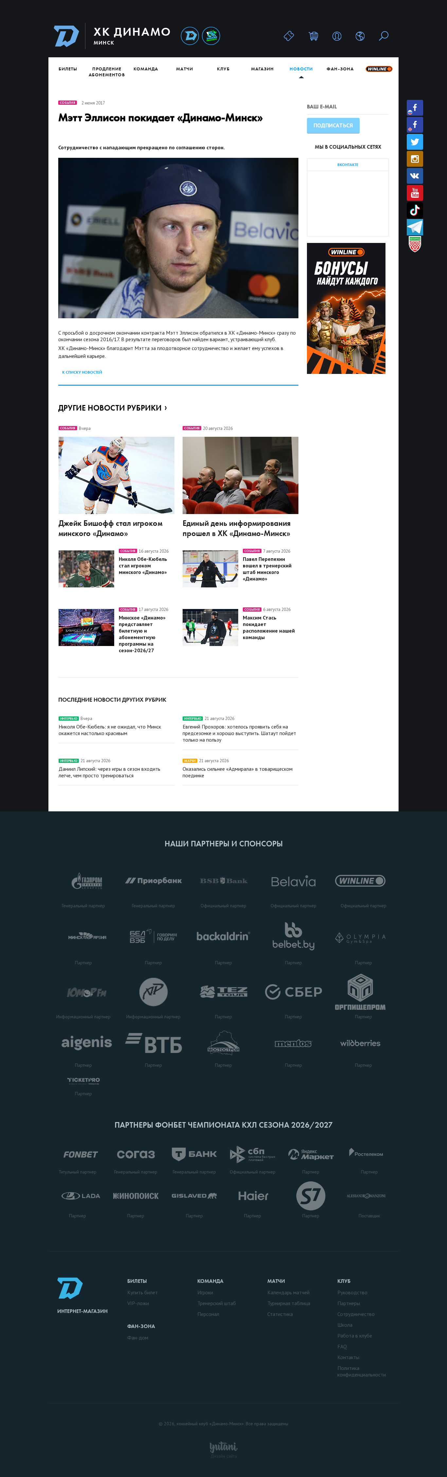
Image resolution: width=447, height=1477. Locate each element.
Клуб (223, 69)
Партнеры (348, 1303)
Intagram (415, 159)
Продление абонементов (107, 72)
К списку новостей (82, 372)
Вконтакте (415, 176)
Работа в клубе (354, 1335)
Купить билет (142, 1292)
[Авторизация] (336, 36)
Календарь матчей (288, 1292)
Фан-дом (137, 1337)
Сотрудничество (356, 1314)
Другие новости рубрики (110, 408)
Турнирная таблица (288, 1303)
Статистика (280, 1314)
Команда (146, 69)
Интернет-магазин (82, 1311)
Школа (344, 1324)
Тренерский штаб (216, 1303)
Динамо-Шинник (190, 36)
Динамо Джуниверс (211, 36)
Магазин (262, 69)
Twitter (415, 142)
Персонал (208, 1314)
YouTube (415, 193)
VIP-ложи (138, 1303)
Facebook (415, 108)
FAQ (342, 1346)
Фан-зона (340, 69)
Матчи (184, 69)
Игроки (205, 1292)
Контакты (348, 1357)
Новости (301, 69)
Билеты (68, 69)
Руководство (352, 1292)
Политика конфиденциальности (361, 1371)
